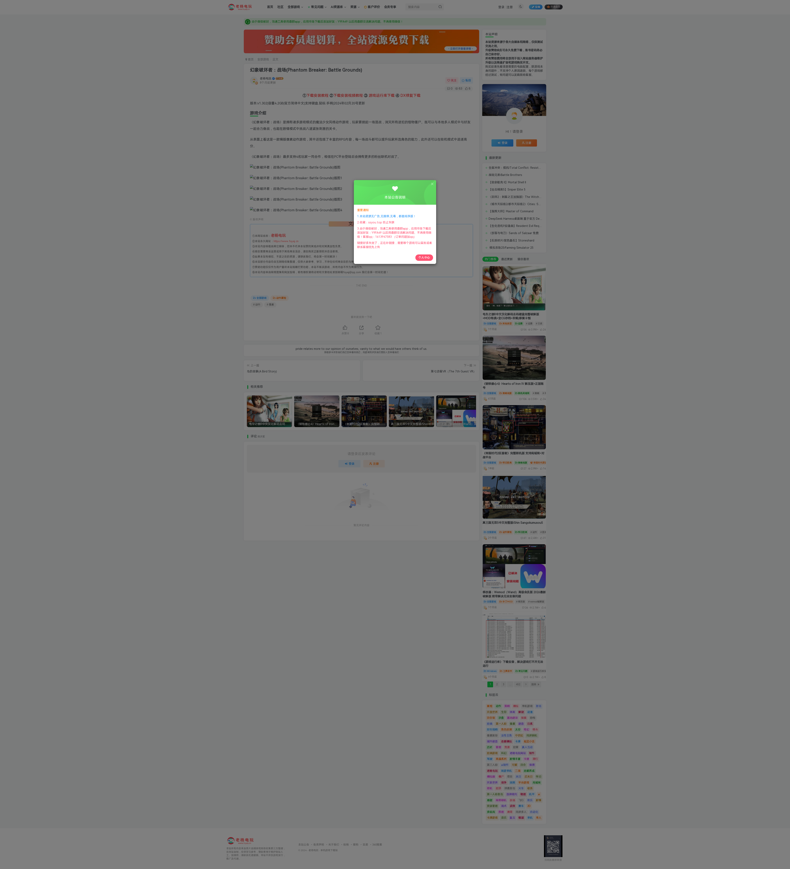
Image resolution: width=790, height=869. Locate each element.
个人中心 (424, 257)
